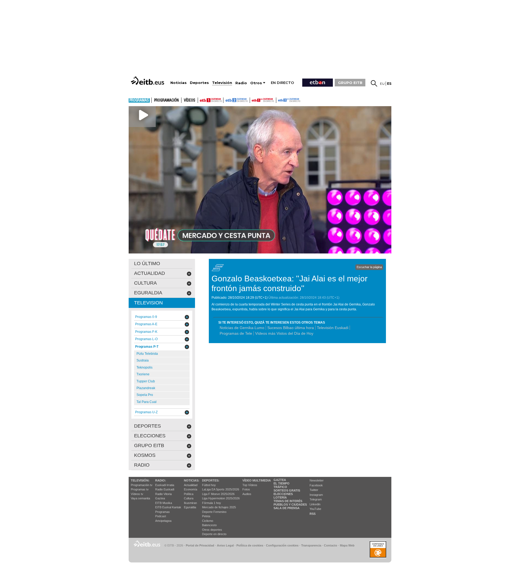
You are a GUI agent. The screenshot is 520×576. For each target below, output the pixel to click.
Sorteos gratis (287, 490)
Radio (142, 465)
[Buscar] (374, 83)
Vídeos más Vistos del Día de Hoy (284, 333)
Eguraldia (190, 507)
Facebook (316, 485)
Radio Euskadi (164, 489)
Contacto (330, 545)
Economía (190, 489)
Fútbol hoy (209, 485)
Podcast (160, 516)
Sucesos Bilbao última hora (290, 328)
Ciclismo (207, 520)
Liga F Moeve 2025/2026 (218, 494)
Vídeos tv (137, 494)
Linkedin (315, 504)
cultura (145, 283)
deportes (147, 426)
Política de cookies (249, 545)
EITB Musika (163, 503)
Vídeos (189, 100)
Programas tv (140, 489)
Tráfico (280, 487)
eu (382, 84)
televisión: (140, 480)
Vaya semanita (140, 498)
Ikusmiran (190, 503)
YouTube (315, 508)
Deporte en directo (214, 534)
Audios (246, 494)
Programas (139, 100)
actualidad (149, 273)
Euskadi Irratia (164, 485)
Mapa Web (347, 545)
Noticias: (191, 480)
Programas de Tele (236, 333)
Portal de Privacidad (200, 545)
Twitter (314, 490)
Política (188, 494)
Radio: (160, 480)
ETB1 (211, 100)
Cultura (188, 498)
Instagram (316, 494)
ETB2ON (279, 99)
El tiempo (282, 483)
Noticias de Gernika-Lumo (242, 328)
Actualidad (190, 485)
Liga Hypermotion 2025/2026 (221, 498)
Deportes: (210, 480)
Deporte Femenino (214, 511)
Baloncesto (209, 525)
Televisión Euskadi (332, 328)
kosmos (144, 455)
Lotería (280, 497)
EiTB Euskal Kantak (168, 507)
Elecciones (283, 494)
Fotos (246, 489)
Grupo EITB (149, 445)
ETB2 (236, 100)
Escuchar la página (369, 267)
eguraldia (148, 292)
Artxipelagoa (163, 520)
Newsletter (317, 480)
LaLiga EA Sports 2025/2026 (220, 489)
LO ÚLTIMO (147, 263)
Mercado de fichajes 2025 (219, 507)
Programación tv (141, 485)
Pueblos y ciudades (290, 504)
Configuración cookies (282, 545)
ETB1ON (252, 99)
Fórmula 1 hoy (211, 503)
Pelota (206, 516)
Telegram (316, 499)
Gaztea (160, 498)
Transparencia (311, 545)
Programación (166, 100)
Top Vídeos (249, 485)
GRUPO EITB (350, 82)
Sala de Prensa (287, 508)
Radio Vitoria (163, 494)
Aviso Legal (225, 545)
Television (148, 302)
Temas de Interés (288, 501)
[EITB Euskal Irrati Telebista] (148, 80)
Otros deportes (212, 529)
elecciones (149, 435)
